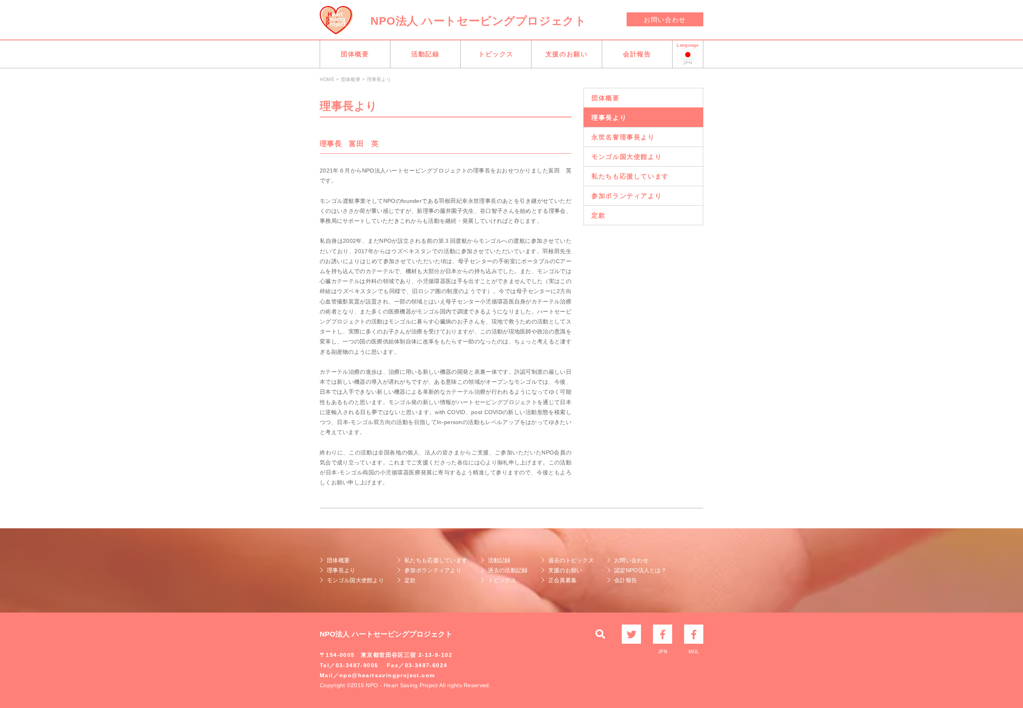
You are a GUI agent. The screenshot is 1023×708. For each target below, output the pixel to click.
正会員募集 (562, 580)
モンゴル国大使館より (626, 156)
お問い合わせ (665, 19)
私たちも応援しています (630, 176)
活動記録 (425, 54)
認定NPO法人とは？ (640, 570)
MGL (693, 634)
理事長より (609, 117)
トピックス (495, 54)
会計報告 (637, 54)
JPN (662, 634)
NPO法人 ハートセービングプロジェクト (478, 21)
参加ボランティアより (626, 195)
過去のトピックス (571, 560)
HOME (327, 79)
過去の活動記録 (508, 570)
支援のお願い (566, 54)
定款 (598, 215)
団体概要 (355, 54)
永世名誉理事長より (623, 137)
